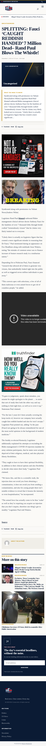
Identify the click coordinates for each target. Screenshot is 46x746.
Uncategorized (8, 23)
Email (12, 126)
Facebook (7, 126)
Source (4, 522)
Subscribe (24, 667)
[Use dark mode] (42, 1)
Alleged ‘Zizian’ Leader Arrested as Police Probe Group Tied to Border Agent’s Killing (28, 17)
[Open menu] (42, 8)
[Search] (37, 8)
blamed (22, 218)
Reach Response (27, 743)
